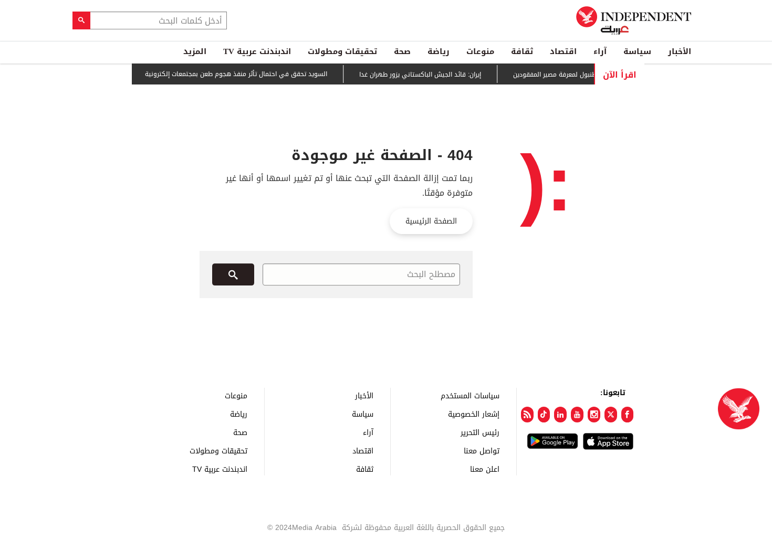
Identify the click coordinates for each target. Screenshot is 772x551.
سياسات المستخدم (470, 395)
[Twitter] (610, 414)
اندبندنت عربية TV (257, 51)
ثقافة (522, 51)
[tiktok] (544, 414)
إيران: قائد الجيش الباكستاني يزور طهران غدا (425, 74)
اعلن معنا (484, 468)
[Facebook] (627, 414)
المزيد (194, 51)
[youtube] (577, 414)
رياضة (438, 51)
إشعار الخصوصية (473, 413)
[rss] (527, 414)
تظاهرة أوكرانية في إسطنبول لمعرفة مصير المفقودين (592, 74)
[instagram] (594, 414)
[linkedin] (560, 414)
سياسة (637, 51)
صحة (402, 51)
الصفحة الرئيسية (431, 221)
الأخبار (679, 51)
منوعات (480, 51)
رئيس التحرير (480, 432)
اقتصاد (563, 51)
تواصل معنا (481, 450)
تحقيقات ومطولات (342, 51)
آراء (600, 51)
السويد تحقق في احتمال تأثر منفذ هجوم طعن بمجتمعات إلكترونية (241, 74)
